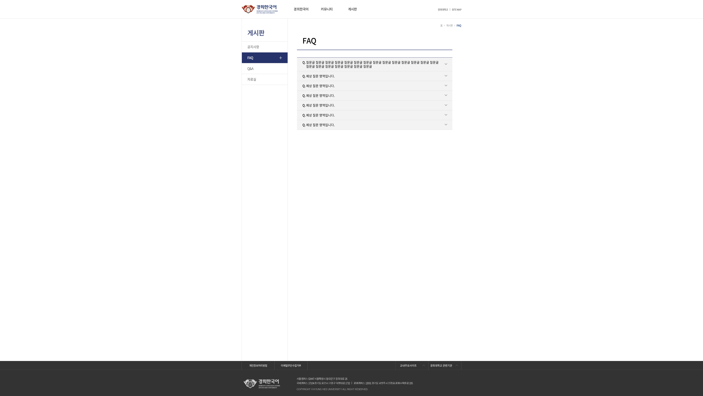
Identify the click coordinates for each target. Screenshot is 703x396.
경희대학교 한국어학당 (260, 9)
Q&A (250, 68)
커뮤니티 (327, 9)
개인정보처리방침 (258, 365)
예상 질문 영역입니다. (318, 76)
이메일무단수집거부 (291, 365)
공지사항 (253, 46)
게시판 (352, 9)
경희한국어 (301, 9)
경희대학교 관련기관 (441, 365)
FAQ (250, 57)
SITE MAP (456, 9)
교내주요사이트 (408, 365)
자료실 (251, 79)
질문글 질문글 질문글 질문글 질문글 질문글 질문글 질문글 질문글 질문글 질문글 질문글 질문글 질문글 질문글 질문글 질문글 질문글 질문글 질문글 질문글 (370, 64)
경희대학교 (443, 9)
